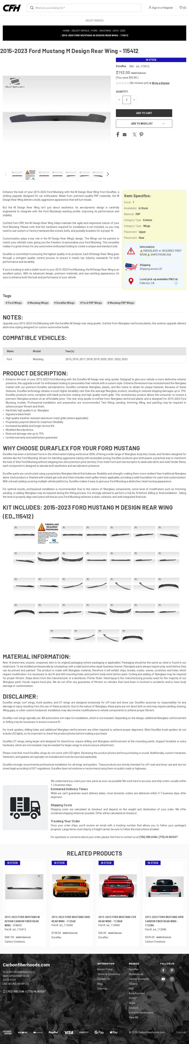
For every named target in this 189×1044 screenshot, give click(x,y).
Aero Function (137, 993)
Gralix (132, 1003)
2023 (125, 359)
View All (133, 1017)
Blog (99, 983)
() (184, 7)
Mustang (38, 359)
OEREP (133, 998)
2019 (96, 359)
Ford (9, 359)
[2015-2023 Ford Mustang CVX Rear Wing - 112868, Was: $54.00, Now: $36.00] (118, 886)
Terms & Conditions (108, 974)
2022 (118, 359)
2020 (103, 359)
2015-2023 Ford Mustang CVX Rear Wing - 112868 (117, 919)
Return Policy (105, 969)
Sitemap (102, 988)
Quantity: (122, 91)
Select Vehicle (94, 20)
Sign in (156, 7)
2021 (111, 359)
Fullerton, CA (147, 283)
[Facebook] (118, 134)
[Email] (124, 134)
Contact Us (103, 978)
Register (168, 7)
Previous (6, 175)
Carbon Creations (139, 978)
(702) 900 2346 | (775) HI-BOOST (26, 991)
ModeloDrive (136, 974)
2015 (68, 359)
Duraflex (134, 969)
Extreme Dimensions (141, 1012)
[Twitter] (134, 134)
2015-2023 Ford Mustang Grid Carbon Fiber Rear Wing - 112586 (164, 921)
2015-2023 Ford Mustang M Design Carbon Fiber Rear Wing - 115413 (22, 921)
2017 (82, 359)
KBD (131, 988)
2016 (75, 359)
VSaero (133, 983)
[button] (159, 83)
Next (107, 175)
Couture (133, 1007)
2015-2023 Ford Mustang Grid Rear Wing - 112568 (70, 919)
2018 (89, 359)
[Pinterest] (141, 134)
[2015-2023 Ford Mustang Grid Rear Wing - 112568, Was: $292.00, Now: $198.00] (71, 886)
